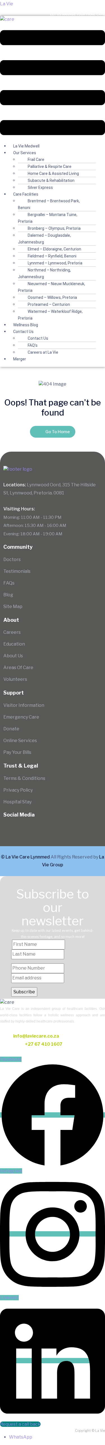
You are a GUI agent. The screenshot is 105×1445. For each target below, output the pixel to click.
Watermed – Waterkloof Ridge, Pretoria (50, 314)
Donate (11, 728)
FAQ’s (33, 345)
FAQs (9, 583)
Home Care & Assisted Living (53, 173)
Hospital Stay (17, 801)
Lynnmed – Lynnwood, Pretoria (55, 263)
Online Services (20, 740)
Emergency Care (21, 717)
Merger (19, 359)
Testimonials (17, 571)
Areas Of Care (18, 667)
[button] (52, 83)
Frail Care (36, 159)
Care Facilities (25, 194)
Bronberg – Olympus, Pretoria (54, 228)
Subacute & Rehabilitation (51, 180)
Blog (8, 594)
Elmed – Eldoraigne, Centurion (54, 249)
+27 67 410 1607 (43, 1044)
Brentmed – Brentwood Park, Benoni (49, 204)
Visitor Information (23, 705)
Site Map (12, 606)
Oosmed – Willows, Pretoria (52, 297)
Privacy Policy (18, 790)
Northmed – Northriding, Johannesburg (44, 273)
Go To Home (57, 431)
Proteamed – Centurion (49, 304)
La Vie (6, 3)
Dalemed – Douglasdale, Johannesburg (44, 238)
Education (14, 644)
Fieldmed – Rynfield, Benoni (52, 256)
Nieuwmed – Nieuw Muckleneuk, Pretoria (51, 287)
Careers (12, 632)
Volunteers (15, 679)
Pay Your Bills (17, 752)
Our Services (24, 153)
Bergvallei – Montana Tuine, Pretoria (47, 218)
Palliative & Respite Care (49, 166)
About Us (13, 655)
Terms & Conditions (24, 778)
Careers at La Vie (43, 352)
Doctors (12, 559)
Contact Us (23, 331)
